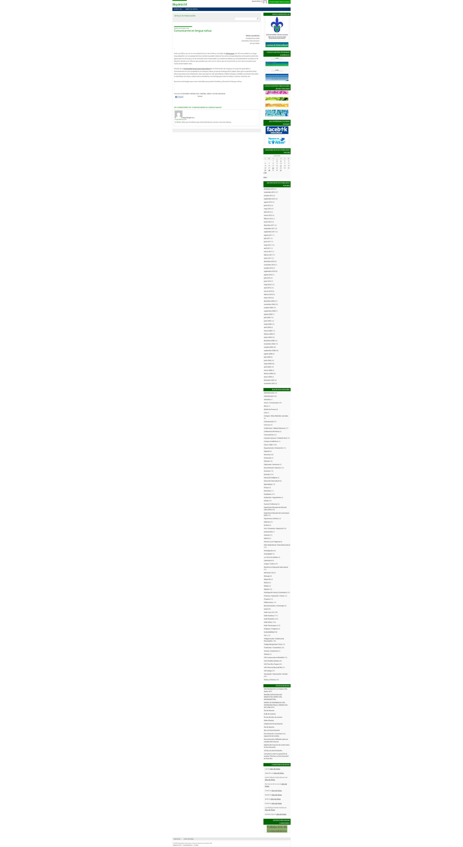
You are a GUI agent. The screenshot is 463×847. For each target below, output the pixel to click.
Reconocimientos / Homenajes (274, 606)
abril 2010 (267, 288)
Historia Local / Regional (198, 94)
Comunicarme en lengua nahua (192, 30)
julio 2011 (267, 238)
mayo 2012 (267, 209)
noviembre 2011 (269, 228)
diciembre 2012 (269, 189)
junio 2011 (267, 242)
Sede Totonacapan (270, 625)
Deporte (266, 451)
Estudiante (186, 94)
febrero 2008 (268, 373)
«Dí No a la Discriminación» (273, 750)
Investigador (268, 554)
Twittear (200, 96)
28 (269, 170)
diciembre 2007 (269, 380)
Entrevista (267, 491)
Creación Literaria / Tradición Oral (275, 438)
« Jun (265, 173)
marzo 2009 (268, 331)
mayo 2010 (267, 284)
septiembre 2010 (269, 271)
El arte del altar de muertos (273, 717)
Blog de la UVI (179, 4)
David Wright (187, 118)
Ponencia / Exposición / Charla (274, 596)
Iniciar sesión (256, 1)
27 (265, 170)
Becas (266, 406)
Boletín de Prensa (270, 409)
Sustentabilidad (269, 632)
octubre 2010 (268, 268)
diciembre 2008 (269, 341)
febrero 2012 (268, 218)
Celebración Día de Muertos (273, 724)
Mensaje (267, 576)
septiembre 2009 (269, 311)
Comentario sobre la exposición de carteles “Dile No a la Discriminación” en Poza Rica (276, 756)
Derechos (267, 455)
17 (281, 166)
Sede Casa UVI (269, 612)
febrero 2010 (268, 294)
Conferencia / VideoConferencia (274, 428)
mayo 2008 (267, 364)
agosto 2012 (268, 202)
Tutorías (266, 654)
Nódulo (266, 586)
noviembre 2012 (269, 192)
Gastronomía (268, 532)
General (266, 535)
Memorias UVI (269, 573)
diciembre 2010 (269, 261)
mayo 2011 (267, 245)
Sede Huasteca (269, 616)
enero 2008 (268, 377)
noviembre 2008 (269, 344)
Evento (266, 501)
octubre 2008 (268, 347)
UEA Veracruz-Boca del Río (273, 667)
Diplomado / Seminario (271, 464)
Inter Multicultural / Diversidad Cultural (277, 545)
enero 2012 (268, 222)
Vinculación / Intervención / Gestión (276, 674)
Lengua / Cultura (212, 94)
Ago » (265, 177)
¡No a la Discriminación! (272, 730)
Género (266, 538)
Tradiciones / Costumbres (272, 647)
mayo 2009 (267, 324)
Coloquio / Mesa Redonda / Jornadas (276, 416)
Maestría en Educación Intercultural (276, 567)
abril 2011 (267, 248)
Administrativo (269, 396)
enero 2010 (268, 298)
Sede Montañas (269, 619)
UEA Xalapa (268, 671)
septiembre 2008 (269, 350)
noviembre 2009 (269, 304)
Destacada (267, 458)
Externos (267, 522)
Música (266, 582)
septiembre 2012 (269, 199)
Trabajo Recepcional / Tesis (273, 644)
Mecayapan (230, 53)
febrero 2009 (268, 334)
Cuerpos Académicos (271, 441)
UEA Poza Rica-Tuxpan (271, 664)
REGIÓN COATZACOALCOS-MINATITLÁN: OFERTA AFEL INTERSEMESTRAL (273, 697)
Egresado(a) (268, 484)
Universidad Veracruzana (279, 2)
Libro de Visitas (191, 9)
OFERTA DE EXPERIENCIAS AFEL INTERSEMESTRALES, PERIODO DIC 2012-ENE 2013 (276, 705)
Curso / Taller (268, 445)
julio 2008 (267, 357)
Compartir (180, 97)
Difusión (266, 461)
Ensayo (266, 487)
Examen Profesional (270, 504)
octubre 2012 (268, 195)
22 (273, 168)
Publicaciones (268, 602)
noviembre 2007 (269, 383)
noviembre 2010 (269, 265)
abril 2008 (267, 367)
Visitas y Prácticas (270, 680)
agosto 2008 (268, 354)
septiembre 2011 (269, 232)
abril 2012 (267, 212)
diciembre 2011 (269, 225)
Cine (265, 413)
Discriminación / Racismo (272, 468)
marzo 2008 (268, 370)
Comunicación (268, 421)
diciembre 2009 (269, 301)
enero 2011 (268, 258)
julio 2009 (267, 317)
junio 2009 (267, 321)
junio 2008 (267, 360)
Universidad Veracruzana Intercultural (197, 69)
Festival (266, 525)
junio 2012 (267, 205)
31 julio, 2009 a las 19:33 (180, 119)
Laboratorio (268, 560)
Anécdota (267, 399)
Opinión (266, 589)
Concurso (267, 425)
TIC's (265, 635)
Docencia (267, 471)
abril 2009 (267, 327)
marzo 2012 (268, 215)
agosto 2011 (268, 235)
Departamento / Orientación (273, 448)
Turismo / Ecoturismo (271, 651)
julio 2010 (267, 278)
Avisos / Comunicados (271, 403)
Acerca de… (178, 9)
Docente (267, 474)
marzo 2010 (268, 291)
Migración (267, 579)
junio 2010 (267, 281)
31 (281, 170)
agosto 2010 (268, 275)
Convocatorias (269, 435)
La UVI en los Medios (271, 557)
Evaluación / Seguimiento (272, 497)
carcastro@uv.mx (187, 845)
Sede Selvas (221, 94)
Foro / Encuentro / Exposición (273, 528)
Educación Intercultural (271, 481)
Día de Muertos (269, 710)
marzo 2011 (268, 251)
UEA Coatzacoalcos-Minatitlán (274, 657)
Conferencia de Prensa (271, 431)
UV (211, 843)
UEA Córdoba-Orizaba (271, 661)
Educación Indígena (270, 478)
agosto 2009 (268, 314)
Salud (266, 609)
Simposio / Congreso (271, 629)
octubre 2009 (268, 308)
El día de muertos (270, 714)
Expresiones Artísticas (271, 518)
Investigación (268, 551)
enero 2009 (268, 337)
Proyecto (267, 599)
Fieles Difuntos (269, 720)
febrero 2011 (268, 255)
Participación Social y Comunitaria (275, 592)
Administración (269, 393)
